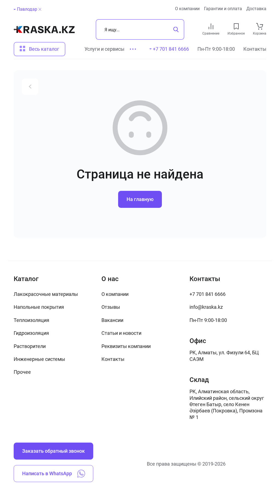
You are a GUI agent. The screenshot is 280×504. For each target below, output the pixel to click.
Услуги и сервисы (104, 49)
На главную (140, 199)
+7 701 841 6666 (207, 294)
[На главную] (44, 29)
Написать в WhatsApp (47, 473)
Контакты (254, 49)
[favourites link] (236, 26)
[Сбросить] (40, 9)
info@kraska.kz (206, 307)
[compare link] (211, 26)
